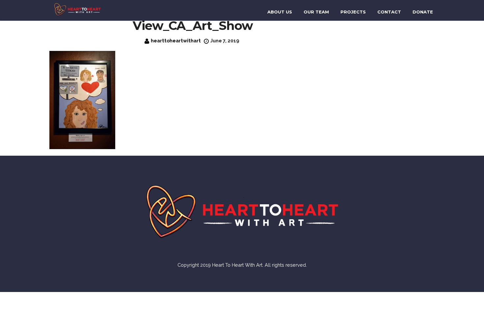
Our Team (316, 11)
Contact (389, 11)
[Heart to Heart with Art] (77, 9)
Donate (423, 11)
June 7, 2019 (224, 40)
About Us (279, 11)
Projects (353, 11)
